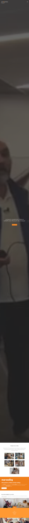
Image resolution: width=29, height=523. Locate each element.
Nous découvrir (14, 224)
